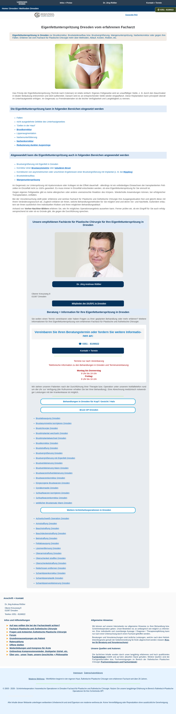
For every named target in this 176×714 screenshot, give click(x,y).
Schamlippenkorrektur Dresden (50, 573)
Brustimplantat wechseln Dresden (52, 433)
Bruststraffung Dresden (47, 448)
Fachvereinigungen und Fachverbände (119, 662)
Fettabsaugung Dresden (47, 543)
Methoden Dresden (29, 8)
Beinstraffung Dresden (46, 538)
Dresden (13, 8)
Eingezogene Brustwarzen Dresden (53, 483)
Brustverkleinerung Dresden (49, 463)
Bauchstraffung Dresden (47, 528)
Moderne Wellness (37, 679)
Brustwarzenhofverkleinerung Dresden (54, 473)
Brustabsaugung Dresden (48, 418)
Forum (12, 635)
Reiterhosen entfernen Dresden (51, 568)
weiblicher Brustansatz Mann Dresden (54, 503)
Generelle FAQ (131, 15)
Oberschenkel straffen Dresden (51, 558)
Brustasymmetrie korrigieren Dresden (53, 423)
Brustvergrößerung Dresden (49, 453)
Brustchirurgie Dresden (47, 428)
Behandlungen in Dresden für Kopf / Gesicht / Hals (89, 401)
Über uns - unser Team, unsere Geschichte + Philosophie (38, 654)
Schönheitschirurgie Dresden (20, 696)
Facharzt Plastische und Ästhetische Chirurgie (33, 628)
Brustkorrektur (24, 129)
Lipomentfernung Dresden (48, 548)
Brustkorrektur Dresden (47, 443)
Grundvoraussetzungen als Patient (27, 638)
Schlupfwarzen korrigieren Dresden (52, 493)
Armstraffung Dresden (46, 523)
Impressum (78, 673)
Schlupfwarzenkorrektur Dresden (51, 498)
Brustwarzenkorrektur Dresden (50, 478)
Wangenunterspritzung (28, 180)
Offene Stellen (16, 645)
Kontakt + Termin (89, 351)
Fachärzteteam (99, 657)
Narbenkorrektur (25, 141)
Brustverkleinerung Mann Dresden (52, 468)
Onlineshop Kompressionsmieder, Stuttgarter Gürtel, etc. (38, 651)
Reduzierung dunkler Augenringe (34, 145)
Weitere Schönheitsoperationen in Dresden (89, 510)
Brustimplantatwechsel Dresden (51, 438)
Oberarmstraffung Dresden (48, 553)
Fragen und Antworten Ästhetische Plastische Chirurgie (38, 632)
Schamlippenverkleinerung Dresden (53, 583)
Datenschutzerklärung (93, 673)
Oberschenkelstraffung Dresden (51, 563)
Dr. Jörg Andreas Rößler (89, 284)
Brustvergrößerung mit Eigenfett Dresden (55, 458)
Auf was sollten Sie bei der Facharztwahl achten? (34, 625)
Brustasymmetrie (40, 168)
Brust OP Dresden (89, 410)
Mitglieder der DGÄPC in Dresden (89, 303)
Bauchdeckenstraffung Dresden (51, 533)
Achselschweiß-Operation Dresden (52, 518)
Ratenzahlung (16, 641)
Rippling (127, 172)
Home (5, 8)
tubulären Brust (63, 168)
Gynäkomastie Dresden (47, 488)
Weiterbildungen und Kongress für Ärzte (30, 648)
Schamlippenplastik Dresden (49, 578)
